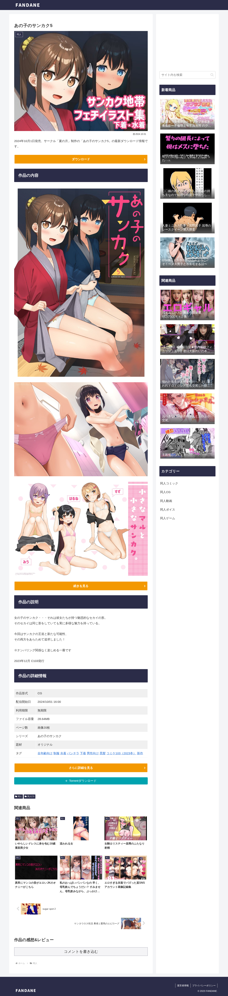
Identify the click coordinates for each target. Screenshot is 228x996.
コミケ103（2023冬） (121, 753)
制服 (56, 753)
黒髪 (103, 753)
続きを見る (80, 586)
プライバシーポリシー (204, 985)
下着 (83, 753)
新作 (140, 753)
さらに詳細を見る (81, 767)
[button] (212, 75)
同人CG (30, 796)
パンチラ (73, 753)
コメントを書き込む (81, 951)
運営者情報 (183, 985)
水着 (63, 753)
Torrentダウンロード (82, 780)
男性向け (93, 753)
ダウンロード (81, 159)
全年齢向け (45, 753)
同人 (20, 796)
